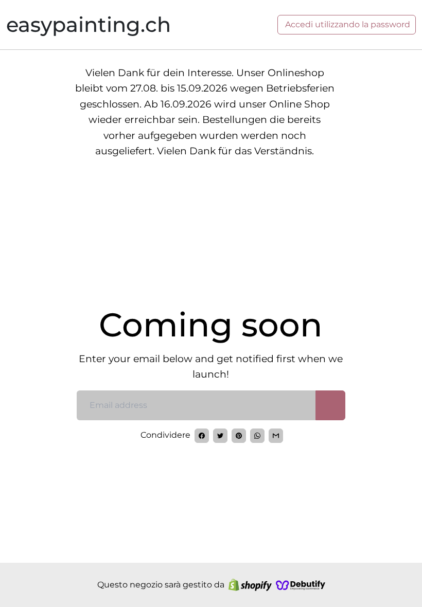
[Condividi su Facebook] (202, 436)
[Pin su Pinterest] (239, 436)
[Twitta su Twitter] (220, 436)
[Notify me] (330, 405)
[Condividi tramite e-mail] (276, 436)
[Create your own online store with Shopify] (250, 585)
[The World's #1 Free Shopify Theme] (300, 585)
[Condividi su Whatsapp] (257, 436)
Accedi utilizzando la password (346, 24)
